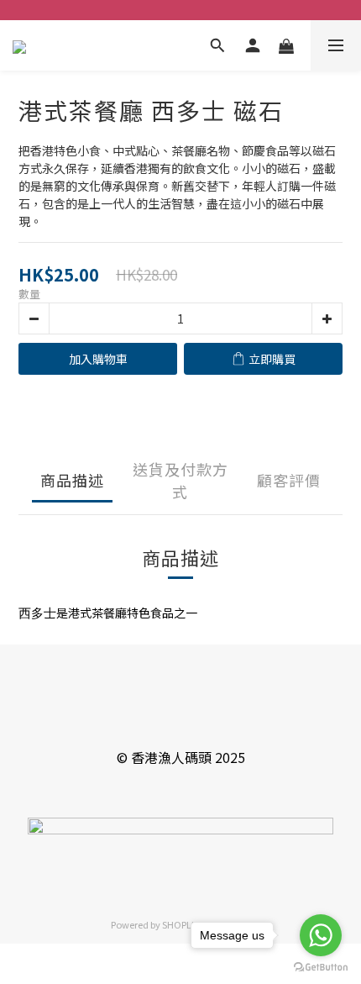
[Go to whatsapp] (321, 935)
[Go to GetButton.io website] (321, 967)
